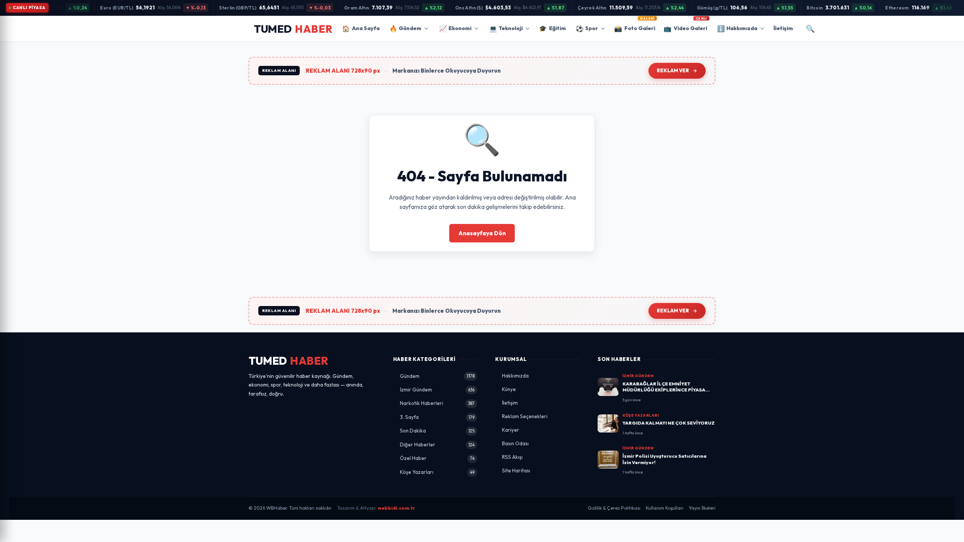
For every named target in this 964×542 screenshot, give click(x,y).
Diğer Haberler (437, 445)
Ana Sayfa (361, 28)
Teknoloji (506, 28)
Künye (509, 389)
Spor (587, 28)
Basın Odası (515, 443)
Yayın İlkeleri (702, 508)
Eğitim (552, 28)
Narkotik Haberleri (437, 403)
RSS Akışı (512, 457)
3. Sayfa (437, 417)
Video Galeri (685, 26)
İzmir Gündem (437, 390)
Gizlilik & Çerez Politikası (614, 508)
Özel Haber (437, 458)
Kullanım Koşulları (664, 508)
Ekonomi (455, 28)
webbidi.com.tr (396, 508)
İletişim (783, 28)
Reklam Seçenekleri (525, 416)
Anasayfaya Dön (482, 233)
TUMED (289, 360)
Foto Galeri (634, 26)
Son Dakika (437, 431)
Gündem (405, 28)
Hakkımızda (737, 28)
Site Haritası (516, 470)
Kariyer (510, 430)
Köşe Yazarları (437, 472)
